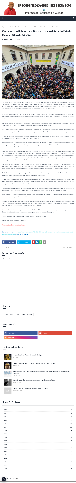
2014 (38, 451)
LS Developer (15, 478)
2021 (38, 427)
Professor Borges (7, 39)
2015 (38, 448)
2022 (38, 423)
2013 (38, 455)
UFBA (11, 314)
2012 (38, 458)
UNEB (17, 314)
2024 (38, 417)
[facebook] (21, 333)
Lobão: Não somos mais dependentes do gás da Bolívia (30, 388)
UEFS (23, 314)
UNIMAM (29, 314)
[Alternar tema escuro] (4, 479)
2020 (38, 430)
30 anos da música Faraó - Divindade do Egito (27, 355)
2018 (38, 437)
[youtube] (55, 333)
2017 (38, 441)
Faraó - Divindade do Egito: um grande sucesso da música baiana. (34, 363)
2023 (38, 420)
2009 (38, 468)
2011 (38, 461)
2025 (38, 413)
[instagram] (21, 337)
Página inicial (5, 27)
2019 (38, 434)
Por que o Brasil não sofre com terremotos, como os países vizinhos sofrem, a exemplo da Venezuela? (41, 373)
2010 (38, 465)
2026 (38, 410)
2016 (38, 444)
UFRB (6, 314)
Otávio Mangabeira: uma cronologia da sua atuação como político (34, 380)
